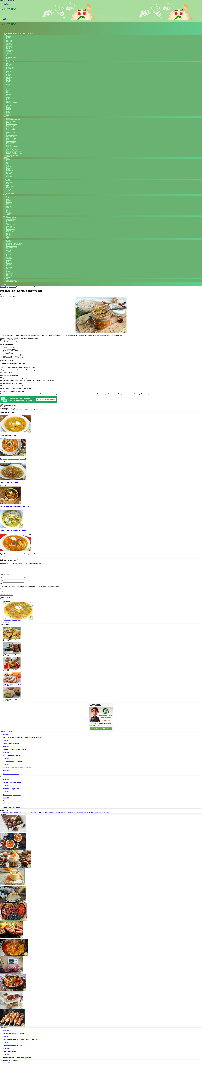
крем (35, 812)
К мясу (8, 233)
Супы (5, 34)
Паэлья (8, 108)
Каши (7, 91)
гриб (8, 812)
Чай (7, 160)
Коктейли (9, 176)
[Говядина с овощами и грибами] (13, 920)
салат (89, 812)
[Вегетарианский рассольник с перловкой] (10, 503)
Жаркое (8, 85)
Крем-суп (9, 41)
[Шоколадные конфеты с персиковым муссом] (13, 832)
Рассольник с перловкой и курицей (13, 530)
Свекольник (9, 50)
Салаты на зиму (11, 152)
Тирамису (9, 213)
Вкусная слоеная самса (10, 639)
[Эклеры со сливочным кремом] (12, 683)
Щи (7, 60)
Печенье (8, 250)
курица (43, 812)
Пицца (8, 261)
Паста (8, 107)
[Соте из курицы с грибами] (13, 990)
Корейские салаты (11, 124)
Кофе (7, 162)
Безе (7, 196)
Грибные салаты (11, 122)
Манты (8, 101)
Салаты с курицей (11, 129)
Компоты (9, 169)
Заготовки (6, 179)
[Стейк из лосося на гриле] (11, 937)
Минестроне (9, 44)
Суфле (8, 277)
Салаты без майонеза (12, 149)
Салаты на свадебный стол (14, 153)
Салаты (5, 117)
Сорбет (8, 212)
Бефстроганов (10, 67)
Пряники (8, 260)
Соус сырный (10, 221)
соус (93, 812)
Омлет (8, 104)
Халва (8, 214)
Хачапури (9, 263)
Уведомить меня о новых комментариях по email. (16, 589)
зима (1, 405)
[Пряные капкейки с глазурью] (15, 867)
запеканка (16, 812)
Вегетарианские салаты (13, 119)
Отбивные (9, 105)
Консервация (10, 193)
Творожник (9, 273)
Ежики (8, 84)
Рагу (7, 115)
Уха (7, 54)
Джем (8, 190)
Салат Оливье (10, 142)
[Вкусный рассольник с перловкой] (13, 455)
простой (81, 812)
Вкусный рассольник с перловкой (13, 459)
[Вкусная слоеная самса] (12, 638)
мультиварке (48, 812)
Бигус (8, 70)
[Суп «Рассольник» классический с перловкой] (15, 551)
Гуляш (8, 81)
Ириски (8, 200)
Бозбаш (8, 36)
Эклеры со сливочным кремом (12, 684)
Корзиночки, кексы (11, 247)
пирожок (70, 812)
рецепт (84, 812)
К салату (8, 237)
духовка (11, 812)
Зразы (8, 88)
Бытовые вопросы (11, 281)
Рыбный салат (10, 128)
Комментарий (4, 574)
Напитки (6, 158)
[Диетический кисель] (11, 973)
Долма (8, 82)
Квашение (9, 192)
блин (1, 812)
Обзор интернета (11, 280)
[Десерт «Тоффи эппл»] (12, 653)
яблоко (107, 812)
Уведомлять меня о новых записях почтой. (14, 592)
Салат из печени (11, 141)
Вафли (8, 240)
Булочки (8, 254)
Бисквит (8, 256)
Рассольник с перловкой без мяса (13, 620)
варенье (4, 812)
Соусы (5, 216)
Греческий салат (11, 121)
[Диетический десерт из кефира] (11, 1008)
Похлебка (9, 47)
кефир (28, 812)
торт (103, 812)
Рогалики (9, 253)
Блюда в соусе (10, 229)
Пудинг (8, 210)
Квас (7, 163)
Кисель (8, 168)
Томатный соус (10, 224)
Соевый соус (10, 220)
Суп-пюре (9, 53)
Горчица (8, 230)
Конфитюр (9, 182)
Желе (8, 197)
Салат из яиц (10, 134)
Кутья (8, 203)
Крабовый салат (11, 125)
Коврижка (9, 275)
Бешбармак (9, 68)
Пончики (8, 271)
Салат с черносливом (12, 146)
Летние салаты (10, 132)
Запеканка (9, 270)
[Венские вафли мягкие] (12, 668)
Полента (8, 114)
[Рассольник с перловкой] (13, 479)
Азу (7, 63)
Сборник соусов (11, 217)
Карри (8, 90)
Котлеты (8, 94)
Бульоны (9, 38)
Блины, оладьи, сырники (13, 244)
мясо (53, 812)
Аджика (8, 189)
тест (101, 812)
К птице (8, 234)
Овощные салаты (11, 135)
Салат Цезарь (10, 148)
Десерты (6, 195)
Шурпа (8, 58)
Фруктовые (9, 170)
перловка (6, 405)
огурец (55, 812)
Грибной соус (10, 231)
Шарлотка (9, 267)
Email (2, 580)
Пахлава (8, 257)
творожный (97, 812)
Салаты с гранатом (12, 155)
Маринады (9, 226)
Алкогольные (10, 178)
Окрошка (9, 46)
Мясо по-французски (12, 102)
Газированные (10, 173)
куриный (39, 812)
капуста (24, 812)
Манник (8, 268)
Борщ (8, 37)
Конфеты (9, 202)
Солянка (8, 51)
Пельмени (9, 109)
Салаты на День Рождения (14, 151)
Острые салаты (10, 136)
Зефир (8, 199)
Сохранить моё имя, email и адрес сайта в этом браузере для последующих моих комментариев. (30, 586)
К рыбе (8, 236)
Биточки (8, 71)
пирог (65, 812)
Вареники (9, 77)
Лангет (8, 97)
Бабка (8, 65)
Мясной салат (10, 126)
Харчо (8, 56)
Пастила (8, 209)
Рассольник (9, 48)
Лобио (8, 98)
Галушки (8, 78)
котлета (32, 812)
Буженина (9, 75)
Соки (7, 175)
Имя (1, 577)
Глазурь (8, 274)
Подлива (9, 112)
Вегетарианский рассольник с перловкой (15, 506)
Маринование (10, 186)
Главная (2, 287)
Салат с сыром (10, 145)
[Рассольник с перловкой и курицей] (11, 527)
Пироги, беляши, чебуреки (14, 243)
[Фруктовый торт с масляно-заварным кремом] (13, 902)
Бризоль (8, 74)
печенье (60, 812)
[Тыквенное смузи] (12, 884)
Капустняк (9, 40)
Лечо (7, 185)
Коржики (8, 241)
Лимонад (9, 172)
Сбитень (8, 166)
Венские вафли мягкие (10, 669)
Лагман (8, 43)
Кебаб (8, 92)
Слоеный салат (10, 156)
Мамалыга (9, 99)
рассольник (12, 405)
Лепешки (9, 258)
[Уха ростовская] (13, 849)
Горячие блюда (8, 61)
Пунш (8, 159)
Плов (7, 111)
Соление (9, 187)
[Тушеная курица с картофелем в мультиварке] (14, 955)
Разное (5, 278)
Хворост (8, 251)
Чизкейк (8, 264)
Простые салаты (11, 139)
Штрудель (9, 265)
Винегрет (9, 118)
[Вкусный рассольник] (15, 432)
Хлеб (7, 248)
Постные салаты (11, 138)
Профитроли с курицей (10, 699)
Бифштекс (9, 73)
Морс (7, 165)
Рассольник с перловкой (9, 483)
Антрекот (9, 64)
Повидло (9, 183)
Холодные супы (11, 57)
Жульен (8, 87)
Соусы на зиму (10, 223)
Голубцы (8, 80)
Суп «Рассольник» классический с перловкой (17, 554)
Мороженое (9, 206)
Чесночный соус (11, 227)
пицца (73, 812)
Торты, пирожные (11, 246)
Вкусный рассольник (8, 435)
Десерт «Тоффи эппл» (9, 654)
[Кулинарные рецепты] (9, 15)
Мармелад (9, 204)
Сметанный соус (11, 219)
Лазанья (8, 95)
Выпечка (6, 239)
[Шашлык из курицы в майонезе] (12, 1026)
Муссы (8, 207)
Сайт (1, 583)
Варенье (8, 180)
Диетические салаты (12, 131)
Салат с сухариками (12, 143)
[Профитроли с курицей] (12, 698)
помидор (77, 812)
